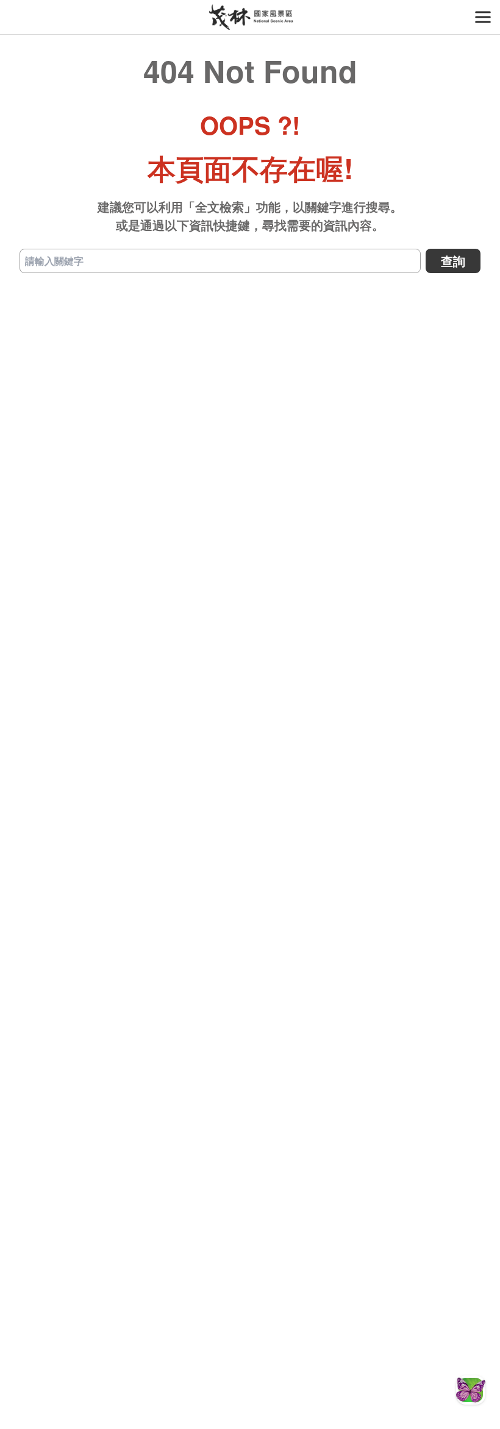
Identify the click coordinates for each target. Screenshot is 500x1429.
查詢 (453, 260)
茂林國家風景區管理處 (250, 17)
